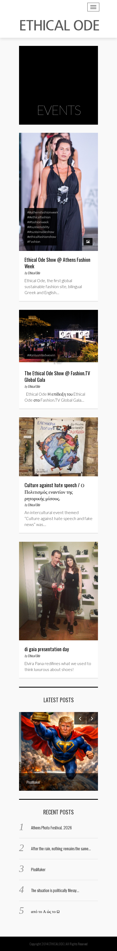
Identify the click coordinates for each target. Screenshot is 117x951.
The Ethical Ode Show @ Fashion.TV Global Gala (57, 376)
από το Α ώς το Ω (45, 911)
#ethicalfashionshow (41, 237)
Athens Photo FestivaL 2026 (51, 827)
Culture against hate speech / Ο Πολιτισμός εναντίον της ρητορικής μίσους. (54, 491)
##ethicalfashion (39, 217)
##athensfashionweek (42, 212)
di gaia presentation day (46, 649)
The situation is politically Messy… (55, 890)
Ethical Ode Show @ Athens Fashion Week (57, 263)
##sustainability (38, 227)
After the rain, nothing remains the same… (61, 848)
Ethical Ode (34, 272)
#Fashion (33, 242)
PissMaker (38, 869)
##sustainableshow (40, 232)
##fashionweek (38, 222)
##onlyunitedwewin (41, 355)
